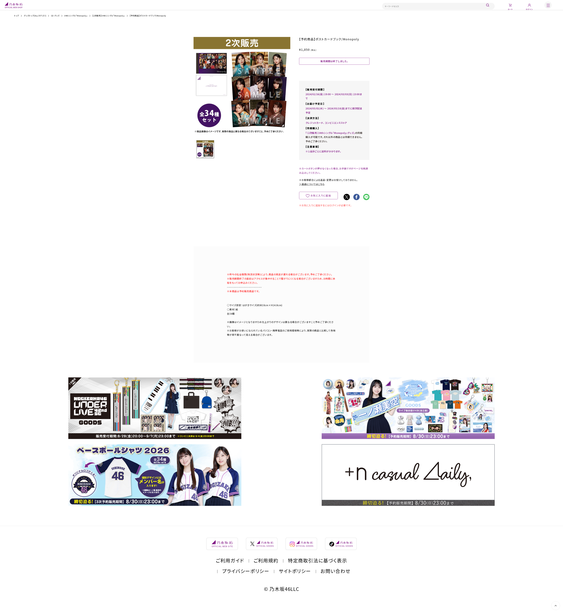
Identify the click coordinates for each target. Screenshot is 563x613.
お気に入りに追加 (321, 195)
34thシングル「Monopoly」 (76, 16)
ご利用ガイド (230, 560)
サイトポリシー (295, 571)
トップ (16, 16)
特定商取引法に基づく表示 (317, 560)
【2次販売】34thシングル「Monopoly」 (108, 16)
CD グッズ (55, 16)
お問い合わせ (335, 571)
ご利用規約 (266, 560)
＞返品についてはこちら (312, 184)
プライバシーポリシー (245, 571)
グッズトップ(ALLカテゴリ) (35, 16)
